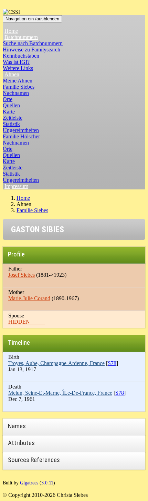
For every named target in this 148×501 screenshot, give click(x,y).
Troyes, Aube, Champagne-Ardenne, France (56, 363)
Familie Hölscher (21, 136)
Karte (9, 112)
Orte (7, 99)
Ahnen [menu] (11, 74)
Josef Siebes (21, 275)
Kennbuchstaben (21, 56)
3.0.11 (47, 482)
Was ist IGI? (16, 62)
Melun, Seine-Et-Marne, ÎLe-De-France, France (60, 393)
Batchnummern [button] (21, 37)
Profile (16, 254)
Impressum (16, 186)
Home (11, 31)
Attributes (21, 443)
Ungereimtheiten (21, 130)
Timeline (19, 342)
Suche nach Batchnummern (33, 43)
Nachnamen (16, 93)
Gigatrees (29, 482)
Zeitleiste (12, 118)
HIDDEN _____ (26, 322)
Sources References (34, 460)
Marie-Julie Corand (29, 298)
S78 (112, 363)
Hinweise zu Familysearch (31, 49)
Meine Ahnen (17, 81)
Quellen (11, 105)
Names (17, 426)
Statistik (11, 124)
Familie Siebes (18, 87)
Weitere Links (18, 68)
